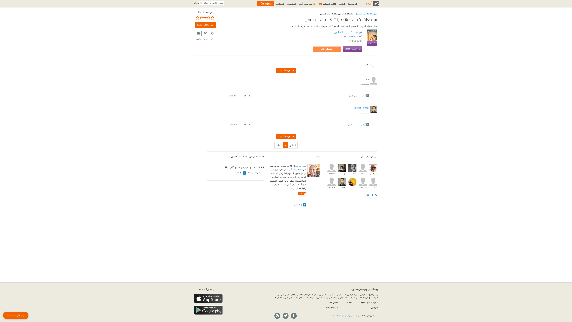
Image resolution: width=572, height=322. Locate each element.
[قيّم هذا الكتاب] (205, 17)
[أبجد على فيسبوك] (293, 316)
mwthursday (373, 187)
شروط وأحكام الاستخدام (339, 315)
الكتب (342, 3)
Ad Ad (249, 172)
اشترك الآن (327, 49)
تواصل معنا (333, 302)
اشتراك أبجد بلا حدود (369, 302)
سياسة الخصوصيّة (354, 315)
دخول (196, 3)
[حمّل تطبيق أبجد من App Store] (208, 298)
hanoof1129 (363, 173)
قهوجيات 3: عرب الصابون (366, 13)
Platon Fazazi (361, 108)
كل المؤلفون (298, 205)
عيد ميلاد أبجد (307, 3)
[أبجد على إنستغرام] (277, 316)
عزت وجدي (363, 187)
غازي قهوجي (353, 36)
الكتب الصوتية (328, 3)
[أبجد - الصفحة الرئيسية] (368, 3)
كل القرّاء (369, 194)
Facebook (249, 95)
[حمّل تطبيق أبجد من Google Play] (208, 310)
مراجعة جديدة (203, 25)
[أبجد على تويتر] (285, 316)
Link (239, 95)
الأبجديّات (352, 3)
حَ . (355, 187)
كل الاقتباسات (237, 173)
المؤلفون (291, 3)
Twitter (245, 95)
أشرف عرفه (352, 173)
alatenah (332, 173)
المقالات (280, 3)
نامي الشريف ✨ (373, 173)
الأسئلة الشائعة (332, 307)
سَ (345, 173)
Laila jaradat (331, 187)
